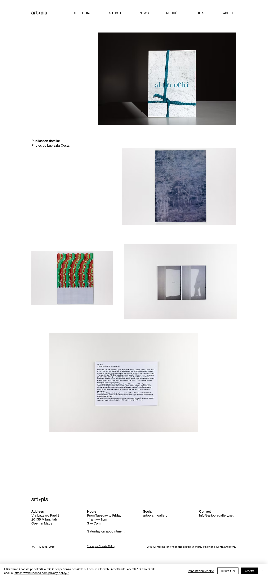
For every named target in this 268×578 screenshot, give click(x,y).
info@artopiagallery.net (216, 515)
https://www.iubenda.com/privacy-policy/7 (41, 573)
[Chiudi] (262, 571)
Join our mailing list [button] (158, 546)
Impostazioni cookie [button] (201, 571)
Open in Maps (41, 523)
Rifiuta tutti (228, 571)
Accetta (249, 571)
